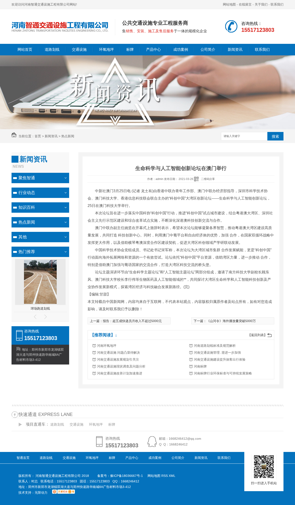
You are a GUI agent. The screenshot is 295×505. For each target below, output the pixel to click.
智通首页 (23, 458)
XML (172, 476)
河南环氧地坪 (106, 345)
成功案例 (180, 49)
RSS (165, 476)
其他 (22, 237)
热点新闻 (67, 136)
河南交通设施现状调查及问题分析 (121, 366)
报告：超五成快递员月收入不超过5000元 (132, 321)
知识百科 (26, 207)
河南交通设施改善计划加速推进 (119, 373)
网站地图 (229, 4)
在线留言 (245, 4)
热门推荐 (26, 251)
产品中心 (153, 49)
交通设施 (79, 49)
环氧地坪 (106, 49)
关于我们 (261, 4)
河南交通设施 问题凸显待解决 (118, 352)
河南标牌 (200, 366)
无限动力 (41, 492)
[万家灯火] (63, 492)
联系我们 (277, 4)
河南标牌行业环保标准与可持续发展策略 (223, 373)
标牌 (130, 49)
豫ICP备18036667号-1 (126, 476)
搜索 (275, 136)
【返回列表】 (257, 335)
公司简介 (208, 49)
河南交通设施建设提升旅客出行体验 (219, 359)
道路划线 (52, 49)
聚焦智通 (26, 178)
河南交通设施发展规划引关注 (118, 359)
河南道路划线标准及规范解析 (215, 345)
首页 (38, 136)
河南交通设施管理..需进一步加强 (217, 352)
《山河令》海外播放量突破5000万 (231, 321)
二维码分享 (208, 179)
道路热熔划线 (40, 308)
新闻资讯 (235, 49)
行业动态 (26, 192)
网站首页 (25, 49)
